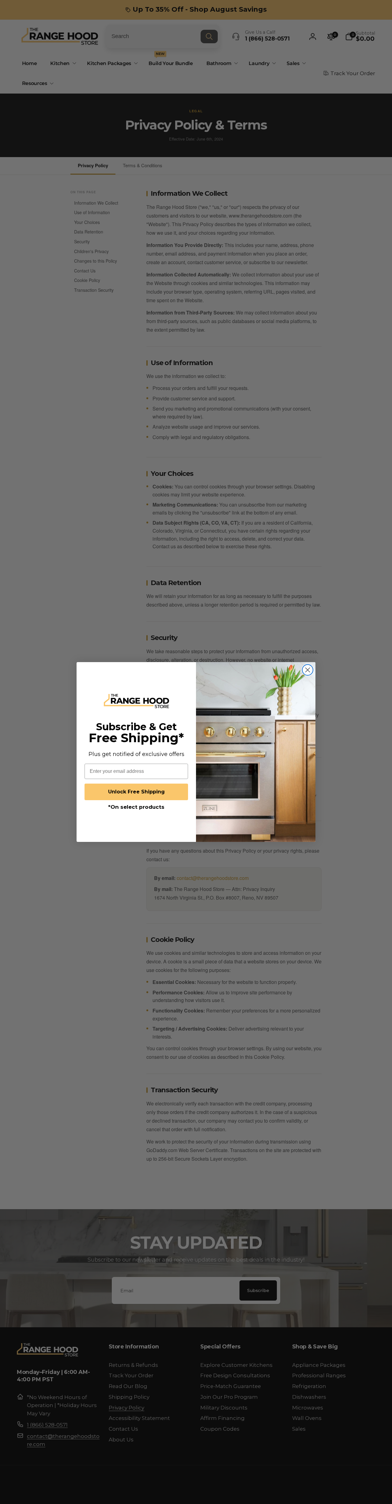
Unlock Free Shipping (136, 792)
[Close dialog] (307, 670)
